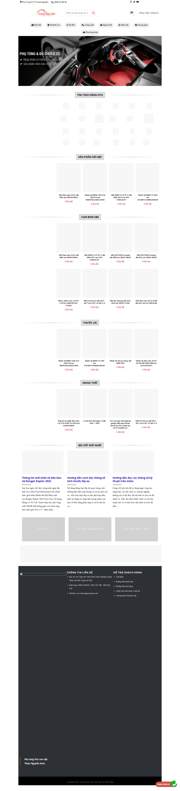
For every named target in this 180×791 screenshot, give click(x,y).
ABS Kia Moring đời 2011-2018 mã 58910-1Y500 (120, 302)
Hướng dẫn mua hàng (124, 586)
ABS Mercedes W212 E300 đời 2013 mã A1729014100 (146, 302)
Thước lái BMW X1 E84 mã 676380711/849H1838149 (148, 197)
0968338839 (163, 784)
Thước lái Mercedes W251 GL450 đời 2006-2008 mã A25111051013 (146, 363)
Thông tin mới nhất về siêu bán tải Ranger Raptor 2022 (41, 479)
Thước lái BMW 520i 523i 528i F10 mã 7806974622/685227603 (95, 197)
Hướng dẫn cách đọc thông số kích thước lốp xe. (86, 479)
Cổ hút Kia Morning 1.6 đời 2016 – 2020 (94, 422)
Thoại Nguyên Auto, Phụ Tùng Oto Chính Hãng (96, 782)
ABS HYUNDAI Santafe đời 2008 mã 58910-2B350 (120, 256)
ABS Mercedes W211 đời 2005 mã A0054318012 (69, 196)
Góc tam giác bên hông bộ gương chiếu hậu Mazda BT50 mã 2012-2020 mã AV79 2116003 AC (120, 424)
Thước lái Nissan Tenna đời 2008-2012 (120, 362)
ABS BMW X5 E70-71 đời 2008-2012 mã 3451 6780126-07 (121, 197)
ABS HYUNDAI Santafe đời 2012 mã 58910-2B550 (146, 256)
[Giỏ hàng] (131, 13)
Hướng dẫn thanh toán (124, 582)
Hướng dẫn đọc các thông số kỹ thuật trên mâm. (132, 479)
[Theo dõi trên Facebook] (131, 2)
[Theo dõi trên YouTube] (138, 2)
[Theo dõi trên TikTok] (134, 2)
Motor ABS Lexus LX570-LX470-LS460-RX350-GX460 (68, 303)
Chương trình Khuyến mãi (126, 596)
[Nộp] (93, 13)
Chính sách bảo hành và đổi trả (128, 591)
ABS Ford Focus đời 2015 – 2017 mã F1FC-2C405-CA (94, 302)
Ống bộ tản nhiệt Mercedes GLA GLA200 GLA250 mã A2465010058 (69, 423)
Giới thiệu (120, 577)
